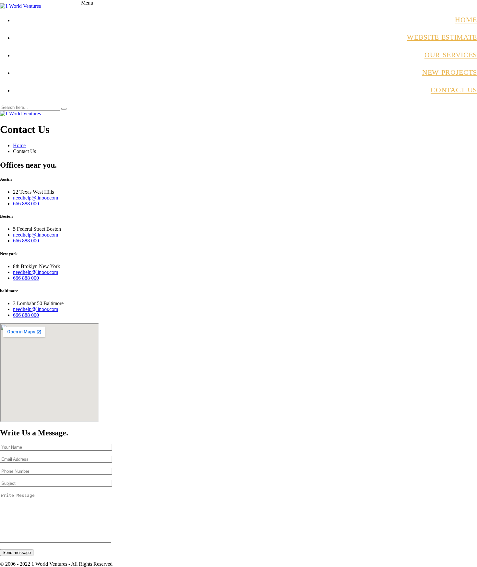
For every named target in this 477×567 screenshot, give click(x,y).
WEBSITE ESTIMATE (442, 37)
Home (466, 20)
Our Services (450, 55)
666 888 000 (26, 203)
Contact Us (454, 90)
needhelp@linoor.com (35, 197)
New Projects (449, 72)
